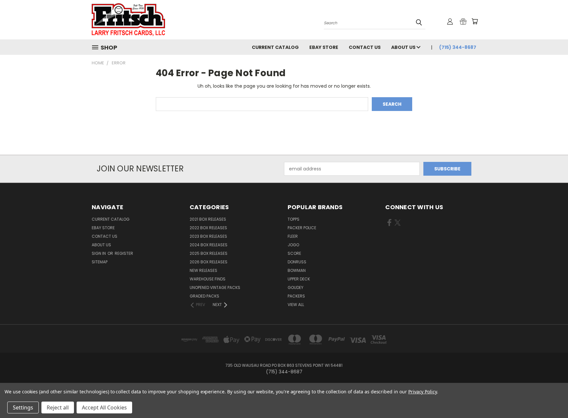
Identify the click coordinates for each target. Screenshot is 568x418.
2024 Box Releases (208, 245)
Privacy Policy (422, 391)
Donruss (297, 262)
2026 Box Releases (208, 262)
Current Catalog (275, 47)
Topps (293, 219)
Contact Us (365, 47)
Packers (296, 296)
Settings (23, 407)
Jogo (293, 245)
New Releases (203, 270)
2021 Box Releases (208, 219)
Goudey (295, 287)
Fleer (293, 236)
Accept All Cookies (104, 407)
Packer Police (302, 228)
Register (124, 253)
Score (294, 253)
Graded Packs (204, 296)
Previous (551, 397)
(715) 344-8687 (457, 47)
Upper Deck (299, 279)
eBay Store (323, 47)
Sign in (99, 253)
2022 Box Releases (208, 228)
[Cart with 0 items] (474, 21)
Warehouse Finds (207, 279)
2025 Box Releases (208, 253)
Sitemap (99, 262)
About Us (403, 47)
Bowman (297, 270)
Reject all (58, 407)
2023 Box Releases (208, 236)
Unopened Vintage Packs (215, 287)
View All (296, 304)
